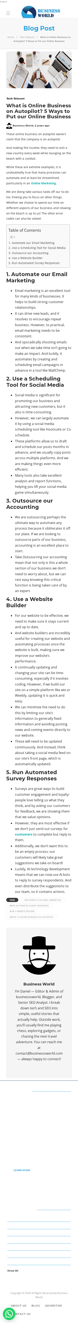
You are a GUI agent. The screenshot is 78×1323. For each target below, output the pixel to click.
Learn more (22, 1170)
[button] (9, 1314)
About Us (18, 1305)
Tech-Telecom (27, 37)
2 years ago (42, 125)
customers (23, 834)
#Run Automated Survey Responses (29, 905)
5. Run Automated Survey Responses (34, 263)
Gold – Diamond (39, 1254)
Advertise (53, 1305)
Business (39, 1218)
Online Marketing (43, 183)
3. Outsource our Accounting (28, 253)
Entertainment (39, 1239)
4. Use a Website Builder (26, 258)
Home (10, 37)
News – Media (39, 1261)
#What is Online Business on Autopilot (31, 916)
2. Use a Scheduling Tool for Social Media (37, 248)
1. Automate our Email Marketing (31, 243)
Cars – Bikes (39, 1232)
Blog (35, 1305)
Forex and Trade (39, 1246)
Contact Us (21, 1314)
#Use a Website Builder (22, 911)
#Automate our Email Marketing (43, 899)
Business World (23, 125)
